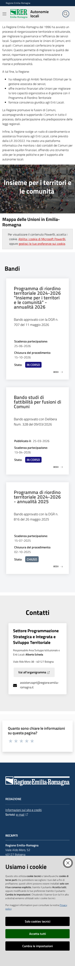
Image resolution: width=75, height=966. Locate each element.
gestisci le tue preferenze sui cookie (42, 243)
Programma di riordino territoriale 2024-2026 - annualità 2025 (37, 497)
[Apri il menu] (4, 14)
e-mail (20, 814)
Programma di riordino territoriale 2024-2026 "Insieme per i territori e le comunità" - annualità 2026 (37, 297)
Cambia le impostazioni (37, 946)
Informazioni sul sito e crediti (23, 810)
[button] (65, 13)
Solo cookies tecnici (37, 921)
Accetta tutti (37, 933)
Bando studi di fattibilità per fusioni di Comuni (37, 402)
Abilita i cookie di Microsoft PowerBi (41, 239)
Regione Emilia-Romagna (18, 3)
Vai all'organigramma (32, 672)
